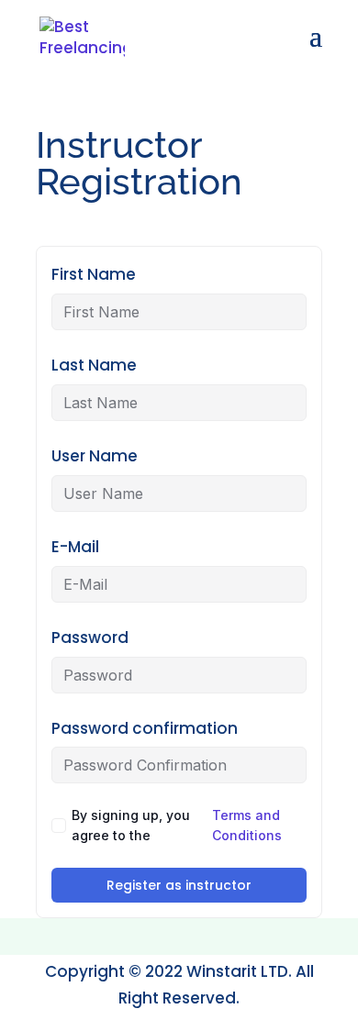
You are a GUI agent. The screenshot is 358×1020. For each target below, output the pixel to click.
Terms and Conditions (247, 825)
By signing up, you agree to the (177, 825)
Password (90, 637)
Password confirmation (144, 728)
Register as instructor (179, 885)
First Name (93, 274)
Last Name (94, 365)
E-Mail (75, 547)
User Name (94, 456)
